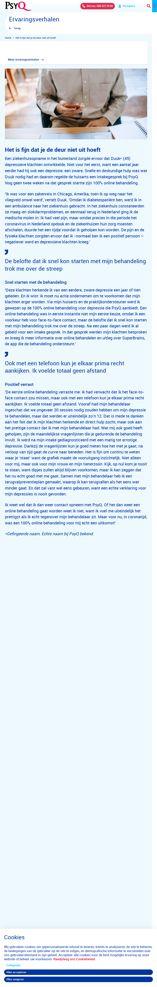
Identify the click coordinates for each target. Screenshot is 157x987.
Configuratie (13, 965)
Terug (17, 28)
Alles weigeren (15, 979)
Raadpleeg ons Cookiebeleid (74, 959)
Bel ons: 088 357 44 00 (100, 6)
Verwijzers (129, 6)
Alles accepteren (16, 972)
